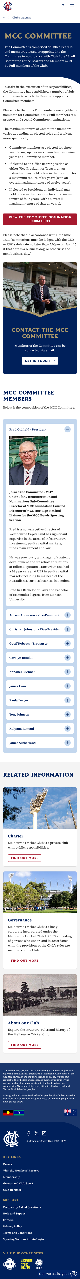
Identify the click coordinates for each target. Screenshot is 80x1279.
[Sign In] (62, 6)
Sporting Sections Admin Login (23, 1239)
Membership (11, 1177)
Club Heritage (12, 1190)
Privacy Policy (12, 1226)
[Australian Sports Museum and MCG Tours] (32, 1264)
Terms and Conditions (17, 1233)
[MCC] (7, 6)
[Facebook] (28, 1133)
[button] (24, 858)
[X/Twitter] (36, 1133)
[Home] (11, 1139)
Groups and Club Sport (18, 1183)
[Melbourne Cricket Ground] (9, 1264)
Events (7, 1164)
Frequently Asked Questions (22, 1207)
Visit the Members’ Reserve (21, 1170)
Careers (8, 1220)
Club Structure (21, 17)
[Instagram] (44, 1133)
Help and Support (14, 1213)
